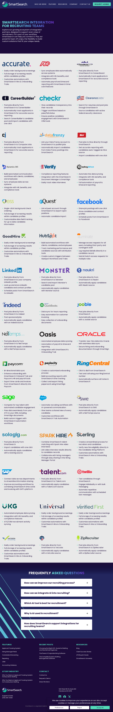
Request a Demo (44, 678)
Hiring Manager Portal (9, 652)
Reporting (5, 658)
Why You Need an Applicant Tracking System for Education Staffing (17, 676)
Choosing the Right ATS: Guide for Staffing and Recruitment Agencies (53, 649)
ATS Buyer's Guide (82, 655)
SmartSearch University (84, 658)
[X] (69, 696)
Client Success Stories (83, 652)
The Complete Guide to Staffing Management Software (49, 657)
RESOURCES (62, 4)
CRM (3, 662)
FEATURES (52, 4)
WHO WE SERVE (40, 4)
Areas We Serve (44, 682)
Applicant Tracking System (11, 648)
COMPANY (74, 4)
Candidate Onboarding (10, 655)
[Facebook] (64, 696)
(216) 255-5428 (7, 698)
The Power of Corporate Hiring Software (52, 653)
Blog (77, 648)
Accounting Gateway (9, 665)
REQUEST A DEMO (102, 4)
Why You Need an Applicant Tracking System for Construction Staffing (17, 681)
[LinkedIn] (59, 696)
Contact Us (43, 675)
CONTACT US (85, 4)
